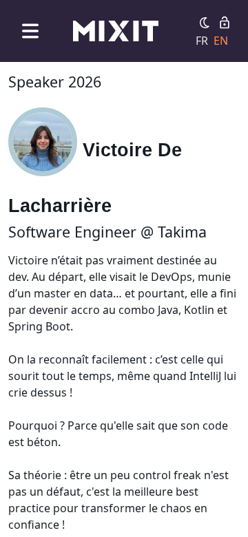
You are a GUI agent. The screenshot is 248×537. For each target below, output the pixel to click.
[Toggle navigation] (30, 31)
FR (202, 40)
